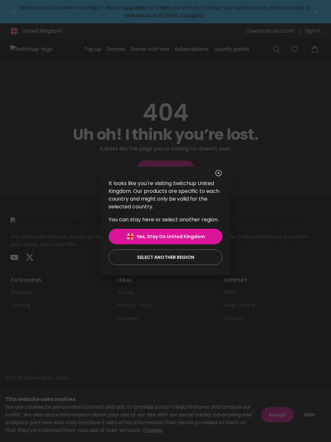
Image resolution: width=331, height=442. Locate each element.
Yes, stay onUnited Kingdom (171, 236)
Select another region (165, 257)
